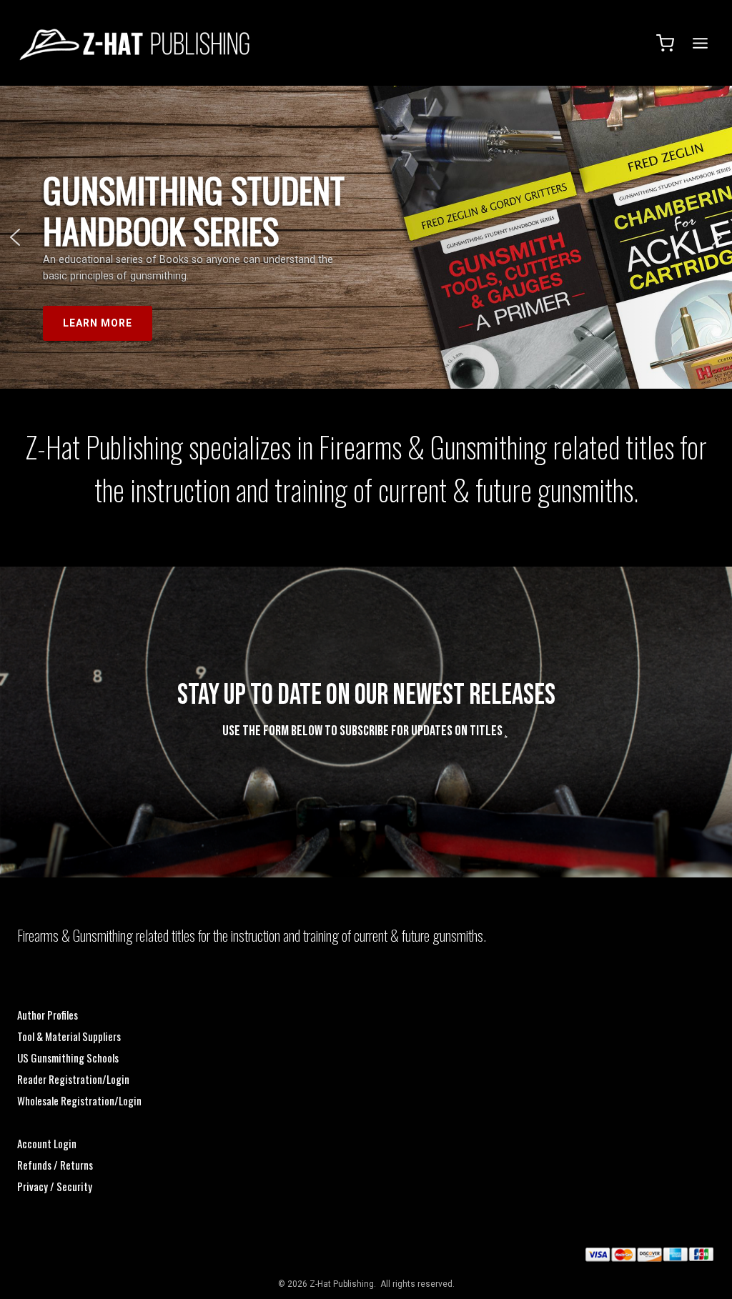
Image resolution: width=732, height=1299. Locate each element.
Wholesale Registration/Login (79, 1100)
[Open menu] (698, 43)
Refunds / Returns (55, 1165)
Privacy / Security (54, 1186)
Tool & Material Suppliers (69, 1036)
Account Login (46, 1143)
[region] (366, 237)
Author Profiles (47, 1014)
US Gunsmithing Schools (68, 1057)
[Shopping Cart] (665, 43)
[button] (15, 237)
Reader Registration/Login (73, 1079)
